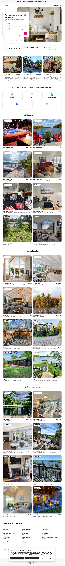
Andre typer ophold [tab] (7, 525)
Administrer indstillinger (46, 558)
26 (11, 48)
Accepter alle (17, 558)
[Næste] (34, 53)
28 (16, 48)
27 (14, 48)
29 (19, 48)
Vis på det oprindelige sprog (41, 1)
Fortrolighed (30, 563)
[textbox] (10, 29)
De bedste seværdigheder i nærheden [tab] (21, 525)
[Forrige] (30, 53)
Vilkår (35, 563)
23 (21, 46)
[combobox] (16, 25)
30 (21, 48)
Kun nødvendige (32, 558)
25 (9, 48)
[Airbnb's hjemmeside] (6, 5)
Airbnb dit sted (57, 5)
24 (6, 48)
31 (6, 51)
